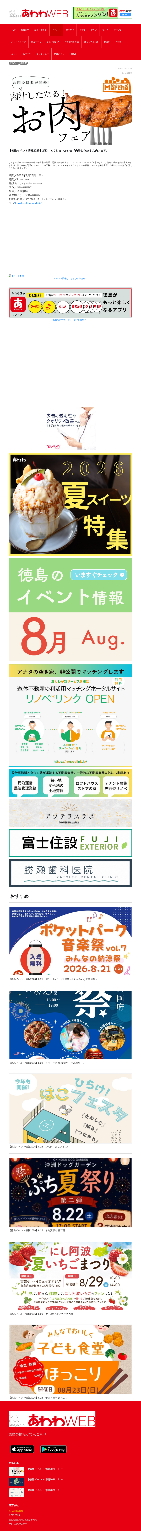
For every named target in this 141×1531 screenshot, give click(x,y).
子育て (82, 30)
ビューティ (36, 42)
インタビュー (42, 54)
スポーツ (27, 54)
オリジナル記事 (91, 42)
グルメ (94, 30)
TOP (13, 30)
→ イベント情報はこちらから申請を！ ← (70, 278)
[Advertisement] (70, 368)
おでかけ (70, 30)
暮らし (14, 54)
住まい (107, 42)
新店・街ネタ (40, 30)
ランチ (105, 30)
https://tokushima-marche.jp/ (28, 203)
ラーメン (118, 30)
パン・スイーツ (18, 42)
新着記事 (25, 30)
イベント (56, 30)
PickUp (73, 54)
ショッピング (53, 42)
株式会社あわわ (16, 1511)
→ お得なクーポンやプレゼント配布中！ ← (70, 319)
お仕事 (119, 42)
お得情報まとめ (71, 42)
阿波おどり (59, 54)
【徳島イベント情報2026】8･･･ (45, 1469)
